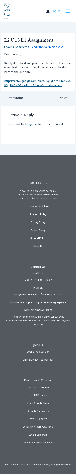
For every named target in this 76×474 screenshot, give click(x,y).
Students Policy (38, 214)
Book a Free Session (38, 351)
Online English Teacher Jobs (38, 359)
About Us (38, 246)
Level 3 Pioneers (38, 419)
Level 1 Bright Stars (38, 403)
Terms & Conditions (38, 206)
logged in (31, 124)
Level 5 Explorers (38, 434)
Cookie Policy (38, 230)
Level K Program (38, 395)
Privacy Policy (38, 222)
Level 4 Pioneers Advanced (38, 426)
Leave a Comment (15, 46)
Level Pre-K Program (38, 387)
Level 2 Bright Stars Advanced (38, 411)
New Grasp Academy (27, 11)
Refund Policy (38, 238)
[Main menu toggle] (67, 11)
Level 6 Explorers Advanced (38, 442)
